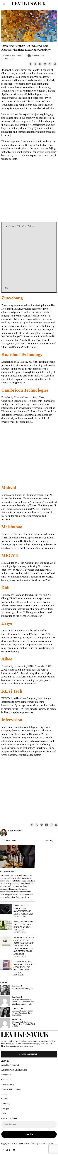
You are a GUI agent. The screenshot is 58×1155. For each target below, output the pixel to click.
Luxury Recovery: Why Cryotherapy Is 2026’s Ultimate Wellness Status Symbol (23, 967)
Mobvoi (8, 487)
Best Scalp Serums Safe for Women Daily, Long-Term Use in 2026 (23, 925)
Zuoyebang (12, 297)
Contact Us (6, 1079)
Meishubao (11, 526)
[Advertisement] (29, 192)
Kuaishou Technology (21, 354)
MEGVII (10, 555)
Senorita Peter (17, 1008)
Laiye (6, 623)
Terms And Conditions (11, 1089)
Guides (4, 1098)
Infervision (11, 719)
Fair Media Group (46, 1143)
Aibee (6, 659)
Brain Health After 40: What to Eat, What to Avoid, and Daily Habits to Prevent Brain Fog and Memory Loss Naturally (23, 945)
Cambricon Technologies (24, 390)
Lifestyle (5, 1108)
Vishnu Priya (17, 1019)
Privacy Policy (7, 1084)
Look (3, 1113)
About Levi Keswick (10, 1065)
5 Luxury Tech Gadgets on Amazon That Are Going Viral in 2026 (23, 909)
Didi (5, 587)
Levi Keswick (40, 56)
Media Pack (6, 1075)
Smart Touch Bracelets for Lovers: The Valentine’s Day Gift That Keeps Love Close (23, 1002)
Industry (21, 56)
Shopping (5, 1103)
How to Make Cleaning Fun (22, 989)
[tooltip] (30, 64)
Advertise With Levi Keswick (14, 1070)
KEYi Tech (11, 691)
